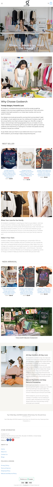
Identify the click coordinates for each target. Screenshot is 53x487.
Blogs (2, 457)
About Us (3, 451)
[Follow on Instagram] (10, 440)
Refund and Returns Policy (9, 473)
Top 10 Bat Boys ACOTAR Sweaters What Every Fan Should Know (26, 415)
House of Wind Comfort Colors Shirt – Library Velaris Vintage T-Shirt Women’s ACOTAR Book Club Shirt (44, 290)
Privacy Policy (5, 465)
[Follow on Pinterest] (13, 440)
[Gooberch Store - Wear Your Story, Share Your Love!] (26, 3)
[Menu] (2, 3)
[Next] (50, 29)
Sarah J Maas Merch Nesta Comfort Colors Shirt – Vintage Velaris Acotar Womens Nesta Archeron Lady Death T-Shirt (9, 291)
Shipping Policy (5, 471)
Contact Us (4, 454)
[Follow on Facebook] (8, 440)
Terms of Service (6, 468)
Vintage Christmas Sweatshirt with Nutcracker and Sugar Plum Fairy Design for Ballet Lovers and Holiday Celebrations (26, 173)
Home (3, 449)
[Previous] (3, 29)
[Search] (48, 3)
